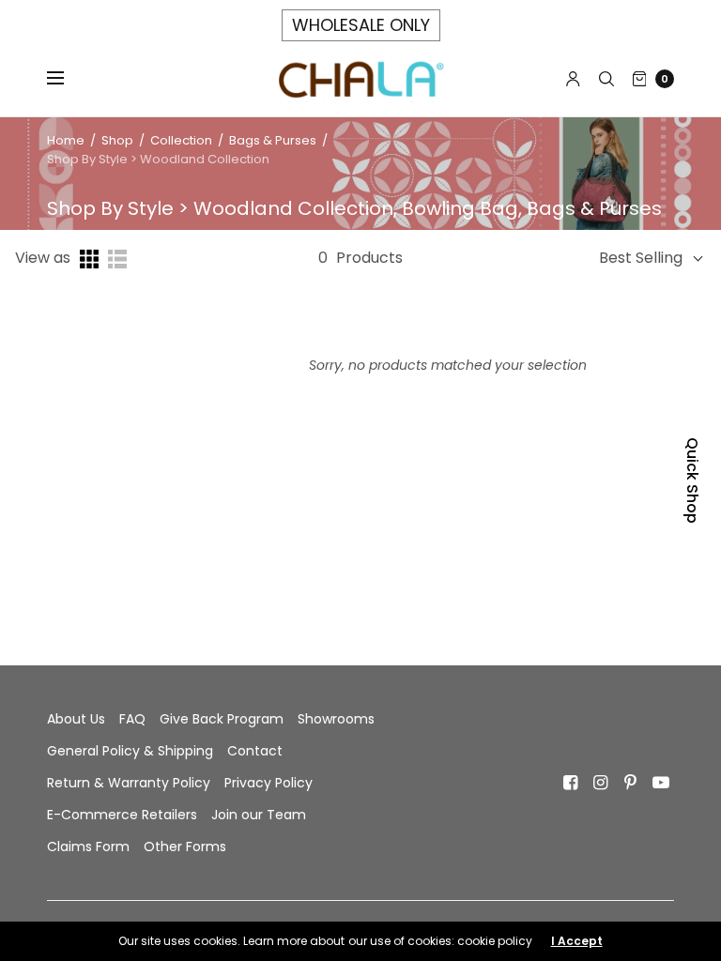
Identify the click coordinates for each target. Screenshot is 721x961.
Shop (117, 140)
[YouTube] (660, 782)
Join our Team (258, 814)
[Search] (606, 78)
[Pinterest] (630, 782)
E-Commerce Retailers (122, 814)
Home (65, 140)
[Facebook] (570, 782)
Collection (182, 140)
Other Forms (185, 846)
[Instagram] (600, 782)
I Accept (577, 941)
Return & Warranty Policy (128, 782)
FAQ (132, 718)
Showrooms (336, 718)
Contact (255, 750)
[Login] (573, 78)
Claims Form (88, 846)
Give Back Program (222, 718)
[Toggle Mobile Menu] (67, 78)
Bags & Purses (272, 140)
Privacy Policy (268, 782)
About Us (76, 718)
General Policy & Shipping (130, 750)
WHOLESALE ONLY (361, 25)
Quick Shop (692, 480)
